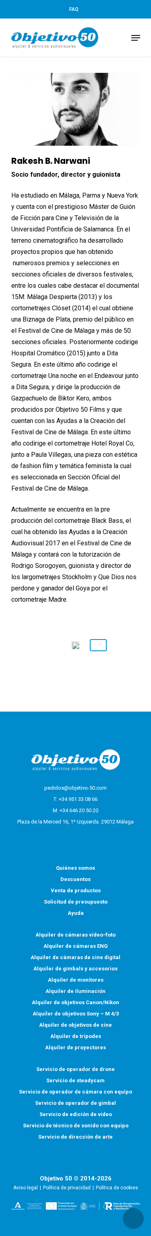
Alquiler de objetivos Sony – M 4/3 (76, 1014)
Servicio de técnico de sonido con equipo (75, 1126)
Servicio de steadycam (75, 1080)
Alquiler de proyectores (75, 1047)
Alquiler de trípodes (75, 1036)
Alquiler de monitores (75, 980)
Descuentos (75, 879)
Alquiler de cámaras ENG (75, 946)
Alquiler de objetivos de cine (75, 1025)
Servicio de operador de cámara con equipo (75, 1092)
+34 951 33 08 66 (78, 799)
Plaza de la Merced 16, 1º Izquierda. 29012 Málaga (75, 822)
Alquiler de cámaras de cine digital (75, 957)
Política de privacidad (67, 1188)
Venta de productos (76, 890)
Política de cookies (117, 1188)
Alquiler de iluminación (75, 991)
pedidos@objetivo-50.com (75, 788)
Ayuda (76, 913)
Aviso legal (25, 1188)
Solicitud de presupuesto (76, 902)
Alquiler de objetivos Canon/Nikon (75, 1002)
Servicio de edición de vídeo (75, 1114)
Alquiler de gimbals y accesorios (75, 969)
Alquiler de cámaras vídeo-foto (75, 935)
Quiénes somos (75, 868)
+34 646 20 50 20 (79, 810)
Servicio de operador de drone (75, 1069)
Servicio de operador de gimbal (75, 1103)
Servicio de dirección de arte (75, 1137)
